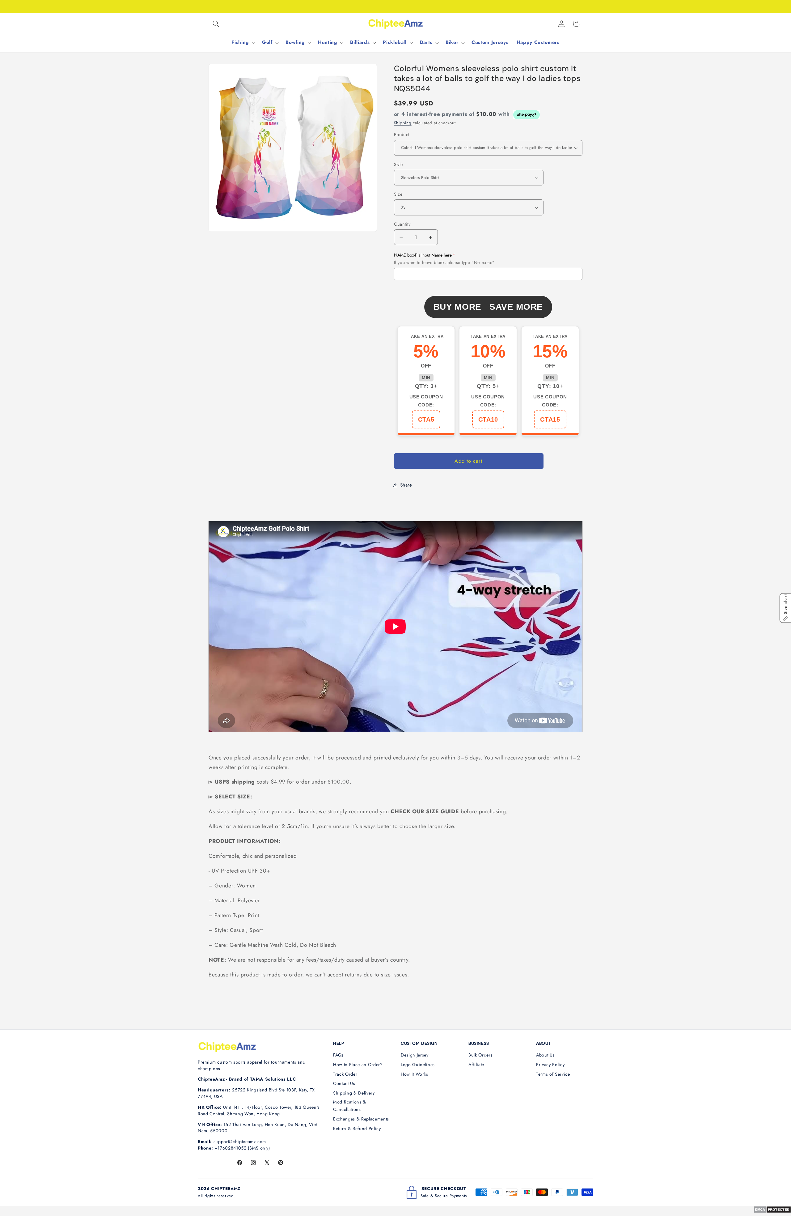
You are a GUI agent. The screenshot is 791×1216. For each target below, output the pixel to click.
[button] (216, 23)
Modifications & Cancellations (349, 1106)
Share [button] (406, 485)
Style (398, 164)
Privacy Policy (550, 1064)
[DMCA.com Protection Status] (772, 1211)
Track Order (345, 1074)
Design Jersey (415, 1055)
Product (401, 134)
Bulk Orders (480, 1055)
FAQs (338, 1055)
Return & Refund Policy (357, 1128)
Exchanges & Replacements (361, 1119)
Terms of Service (553, 1074)
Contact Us (344, 1083)
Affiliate (476, 1064)
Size (398, 194)
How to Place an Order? (358, 1064)
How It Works (414, 1074)
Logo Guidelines (418, 1064)
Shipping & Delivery (354, 1093)
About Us (545, 1055)
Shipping (403, 123)
